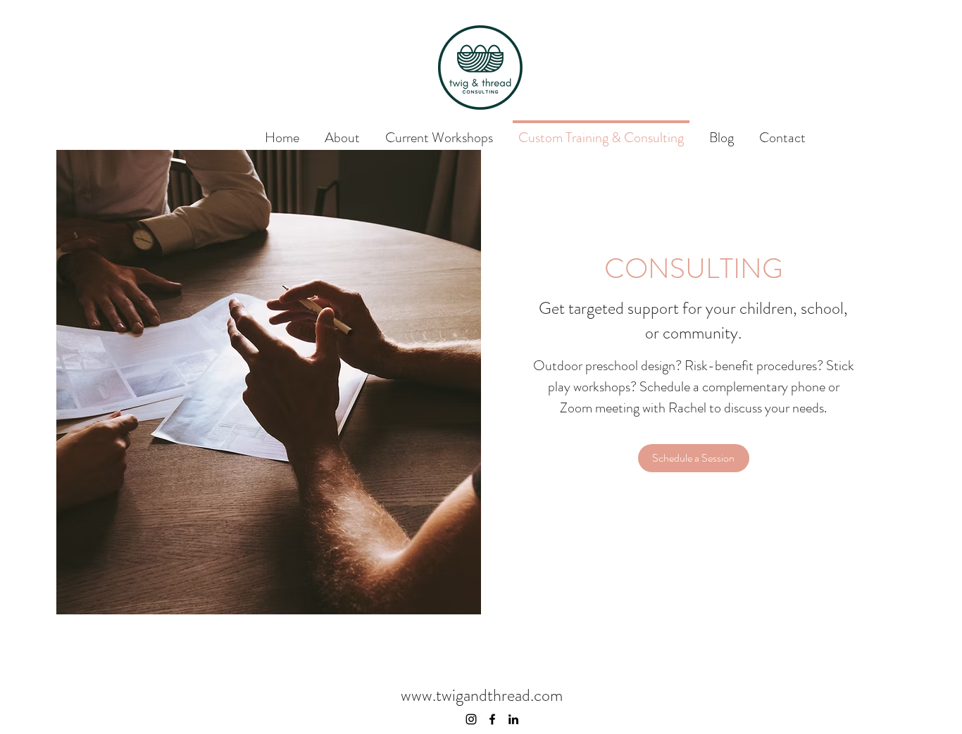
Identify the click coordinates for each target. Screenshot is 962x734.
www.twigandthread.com (482, 695)
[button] (693, 458)
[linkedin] (513, 719)
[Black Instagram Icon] (471, 719)
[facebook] (492, 719)
